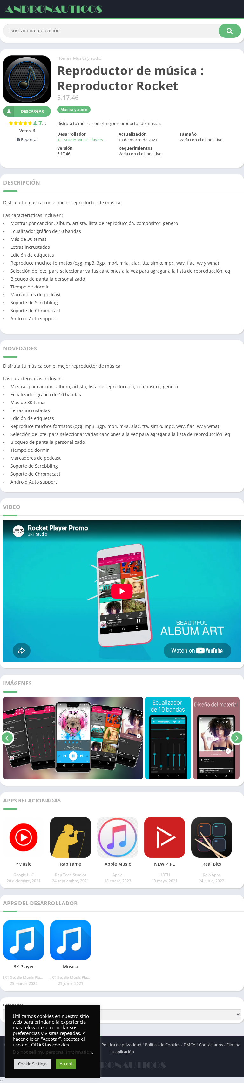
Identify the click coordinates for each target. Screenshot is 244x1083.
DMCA (189, 1044)
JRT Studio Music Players (80, 140)
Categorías (13, 1005)
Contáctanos (211, 1044)
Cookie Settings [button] (32, 1063)
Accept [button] (66, 1063)
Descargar (32, 111)
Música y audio (87, 58)
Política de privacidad (121, 1044)
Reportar (29, 139)
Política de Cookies (162, 1044)
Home (63, 58)
